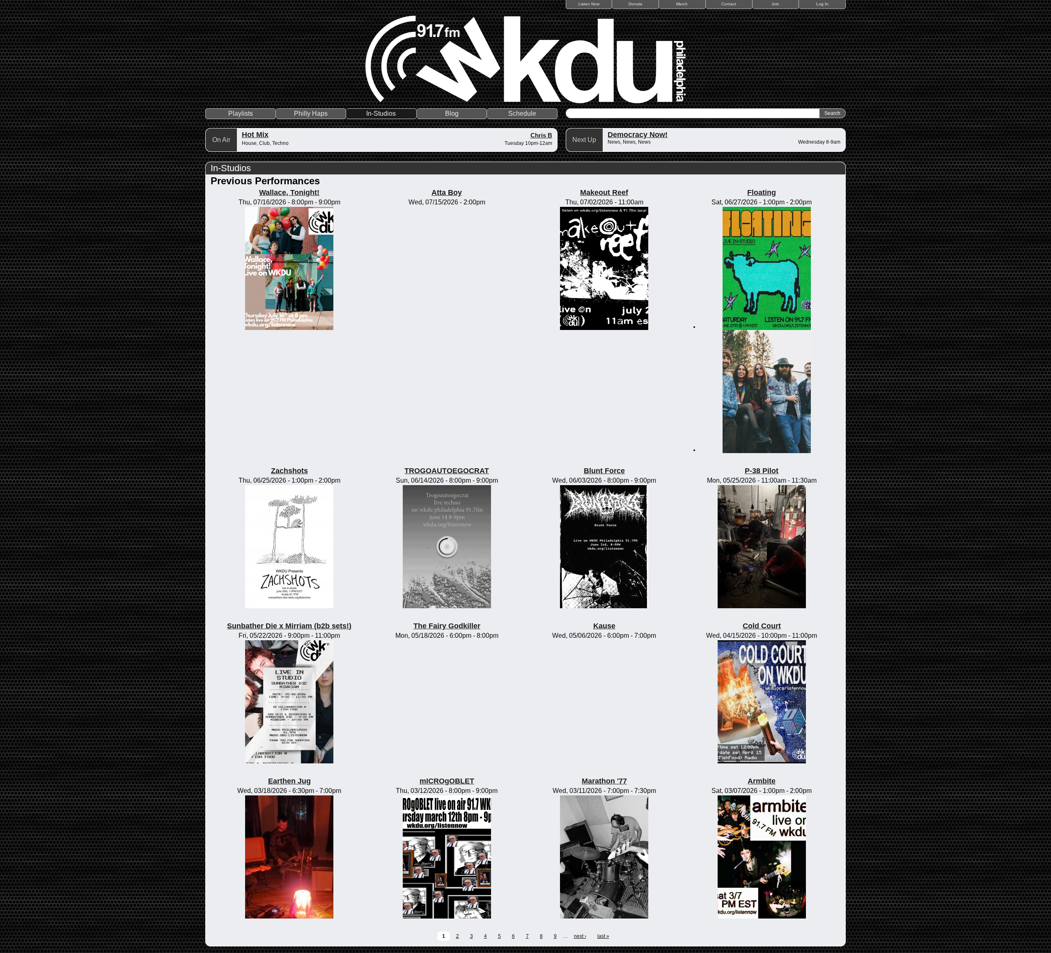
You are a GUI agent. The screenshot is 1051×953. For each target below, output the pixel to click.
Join (775, 4)
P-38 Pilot (761, 471)
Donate (636, 4)
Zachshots (289, 471)
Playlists (240, 113)
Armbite (762, 781)
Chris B (541, 135)
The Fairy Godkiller (446, 626)
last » (603, 936)
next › (580, 936)
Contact (728, 4)
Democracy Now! (638, 135)
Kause (604, 626)
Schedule (522, 113)
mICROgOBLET (447, 781)
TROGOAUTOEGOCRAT (446, 471)
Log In (822, 4)
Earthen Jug (289, 781)
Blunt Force (604, 471)
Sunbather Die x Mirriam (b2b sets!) (289, 626)
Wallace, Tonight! (289, 192)
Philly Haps (311, 113)
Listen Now (588, 4)
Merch (682, 4)
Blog (452, 113)
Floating (761, 192)
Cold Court (762, 626)
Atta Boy (446, 192)
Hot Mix (255, 135)
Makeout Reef (604, 192)
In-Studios (381, 113)
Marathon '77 (604, 781)
